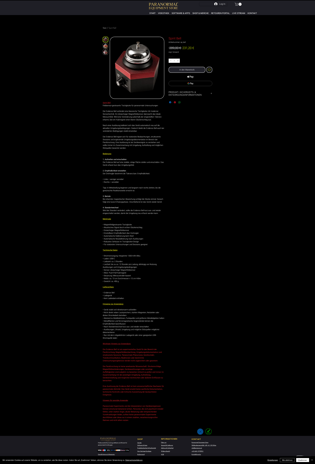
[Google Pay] (190, 83)
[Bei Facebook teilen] (170, 102)
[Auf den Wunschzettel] (209, 70)
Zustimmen (302, 460)
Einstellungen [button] (273, 460)
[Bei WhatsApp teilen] (179, 102)
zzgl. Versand (174, 52)
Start (104, 28)
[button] (238, 4)
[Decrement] (170, 61)
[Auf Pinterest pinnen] (174, 102)
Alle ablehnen (287, 460)
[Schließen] (312, 460)
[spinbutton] (174, 61)
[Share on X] (184, 102)
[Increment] (178, 61)
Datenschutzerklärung (133, 460)
